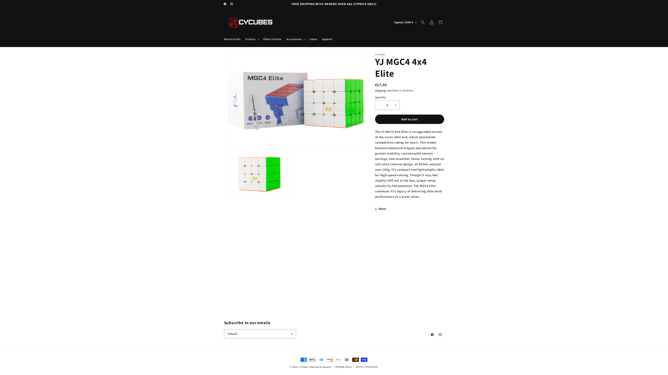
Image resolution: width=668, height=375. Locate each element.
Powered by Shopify (320, 366)
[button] (252, 39)
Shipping (380, 90)
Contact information (367, 366)
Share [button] (382, 209)
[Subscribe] (291, 334)
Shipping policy (343, 366)
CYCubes (304, 366)
